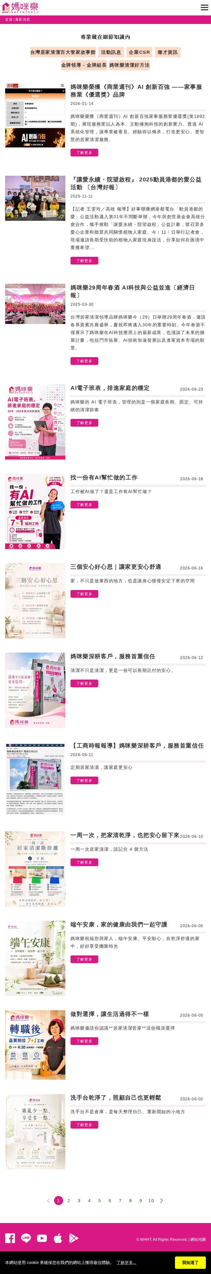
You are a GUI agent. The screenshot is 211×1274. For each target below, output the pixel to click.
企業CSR (139, 52)
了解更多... (126, 1262)
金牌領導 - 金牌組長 (84, 65)
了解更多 (84, 153)
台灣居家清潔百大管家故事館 (63, 52)
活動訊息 (111, 52)
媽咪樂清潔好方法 (129, 65)
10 (151, 1200)
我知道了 (190, 1262)
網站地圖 (198, 1239)
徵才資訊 (168, 52)
